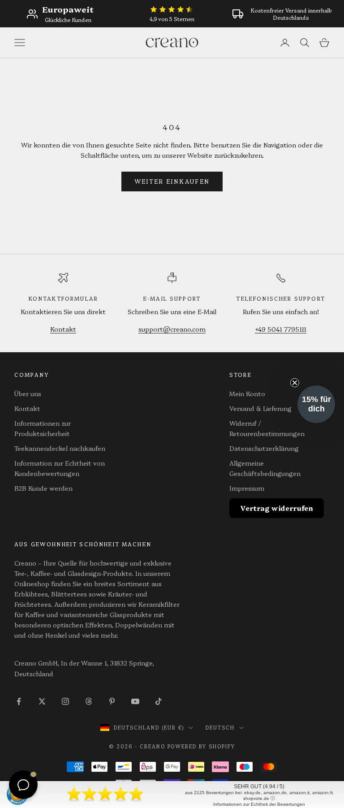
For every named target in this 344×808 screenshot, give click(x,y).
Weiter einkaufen (172, 181)
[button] (316, 404)
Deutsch (220, 727)
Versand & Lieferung (260, 408)
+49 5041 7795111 (280, 328)
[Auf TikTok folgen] (158, 701)
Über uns (27, 393)
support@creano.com (172, 328)
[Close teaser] (294, 382)
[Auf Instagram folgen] (65, 701)
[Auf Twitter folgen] (42, 701)
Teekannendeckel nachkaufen (59, 448)
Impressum (246, 488)
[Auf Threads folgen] (88, 701)
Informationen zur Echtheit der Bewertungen (259, 804)
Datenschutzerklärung (264, 448)
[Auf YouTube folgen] (135, 701)
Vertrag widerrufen (276, 508)
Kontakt (63, 328)
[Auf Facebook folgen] (18, 701)
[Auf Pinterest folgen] (112, 701)
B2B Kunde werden (43, 488)
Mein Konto (247, 393)
